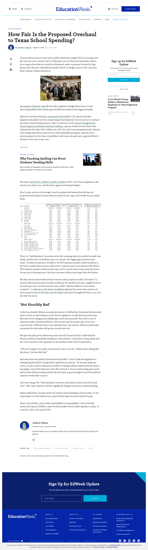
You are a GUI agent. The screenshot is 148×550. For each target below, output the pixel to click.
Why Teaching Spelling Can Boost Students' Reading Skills (43, 160)
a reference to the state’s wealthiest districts (51, 289)
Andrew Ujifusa (24, 48)
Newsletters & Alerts (100, 522)
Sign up (95, 498)
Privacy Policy (89, 541)
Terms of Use (74, 541)
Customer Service (75, 526)
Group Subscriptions (100, 526)
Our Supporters (51, 530)
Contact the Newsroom (77, 530)
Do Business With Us (124, 514)
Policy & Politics (43, 19)
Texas (90, 448)
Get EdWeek (97, 514)
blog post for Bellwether (47, 318)
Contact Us (73, 514)
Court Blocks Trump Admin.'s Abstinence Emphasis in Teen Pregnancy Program (122, 103)
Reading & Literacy (27, 154)
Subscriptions (97, 518)
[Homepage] (74, 8)
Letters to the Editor (76, 518)
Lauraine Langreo (114, 112)
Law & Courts (15, 29)
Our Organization (52, 518)
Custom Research (122, 534)
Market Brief (120, 19)
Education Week (50, 426)
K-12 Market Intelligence (124, 530)
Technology (85, 19)
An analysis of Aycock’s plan (33, 106)
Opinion (98, 19)
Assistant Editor (38, 426)
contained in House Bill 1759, (62, 116)
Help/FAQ (72, 522)
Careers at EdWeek (52, 533)
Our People (50, 526)
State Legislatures (61, 448)
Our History (50, 522)
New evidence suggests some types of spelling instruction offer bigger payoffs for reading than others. (47, 168)
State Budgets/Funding (42, 448)
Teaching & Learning (65, 19)
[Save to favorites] (10, 64)
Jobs (107, 19)
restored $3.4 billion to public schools (47, 181)
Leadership (25, 19)
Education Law (78, 448)
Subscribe (131, 9)
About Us (49, 514)
